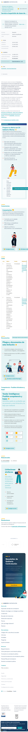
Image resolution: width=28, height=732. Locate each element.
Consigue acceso (9, 249)
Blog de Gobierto (5, 649)
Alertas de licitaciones (6, 618)
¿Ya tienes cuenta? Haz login (14, 378)
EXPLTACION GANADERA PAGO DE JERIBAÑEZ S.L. (25, 268)
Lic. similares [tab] (14, 460)
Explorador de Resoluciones (19, 526)
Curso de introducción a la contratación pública (12, 656)
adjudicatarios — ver (17, 61)
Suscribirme (14, 585)
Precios (3, 621)
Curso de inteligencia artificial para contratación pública (14, 730)
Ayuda (2, 673)
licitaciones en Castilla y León (11, 120)
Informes (3, 635)
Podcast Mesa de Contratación (8, 659)
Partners (3, 626)
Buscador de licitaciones (7, 616)
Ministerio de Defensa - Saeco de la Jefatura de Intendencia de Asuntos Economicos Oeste (7, 9)
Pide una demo (4, 668)
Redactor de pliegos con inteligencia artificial (12, 611)
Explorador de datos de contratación (10, 608)
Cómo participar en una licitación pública (11, 651)
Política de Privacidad (6, 681)
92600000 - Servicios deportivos (8, 68)
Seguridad (3, 676)
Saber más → (22, 24)
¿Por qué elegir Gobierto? (7, 623)
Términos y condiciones (7, 678)
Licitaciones (4, 613)
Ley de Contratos (5, 642)
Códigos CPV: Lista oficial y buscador (10, 632)
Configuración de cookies (7, 687)
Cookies (3, 684)
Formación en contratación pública (9, 654)
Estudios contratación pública (8, 661)
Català (14, 691)
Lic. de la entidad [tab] (5, 460)
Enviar (19, 728)
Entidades (3, 637)
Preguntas (3, 640)
